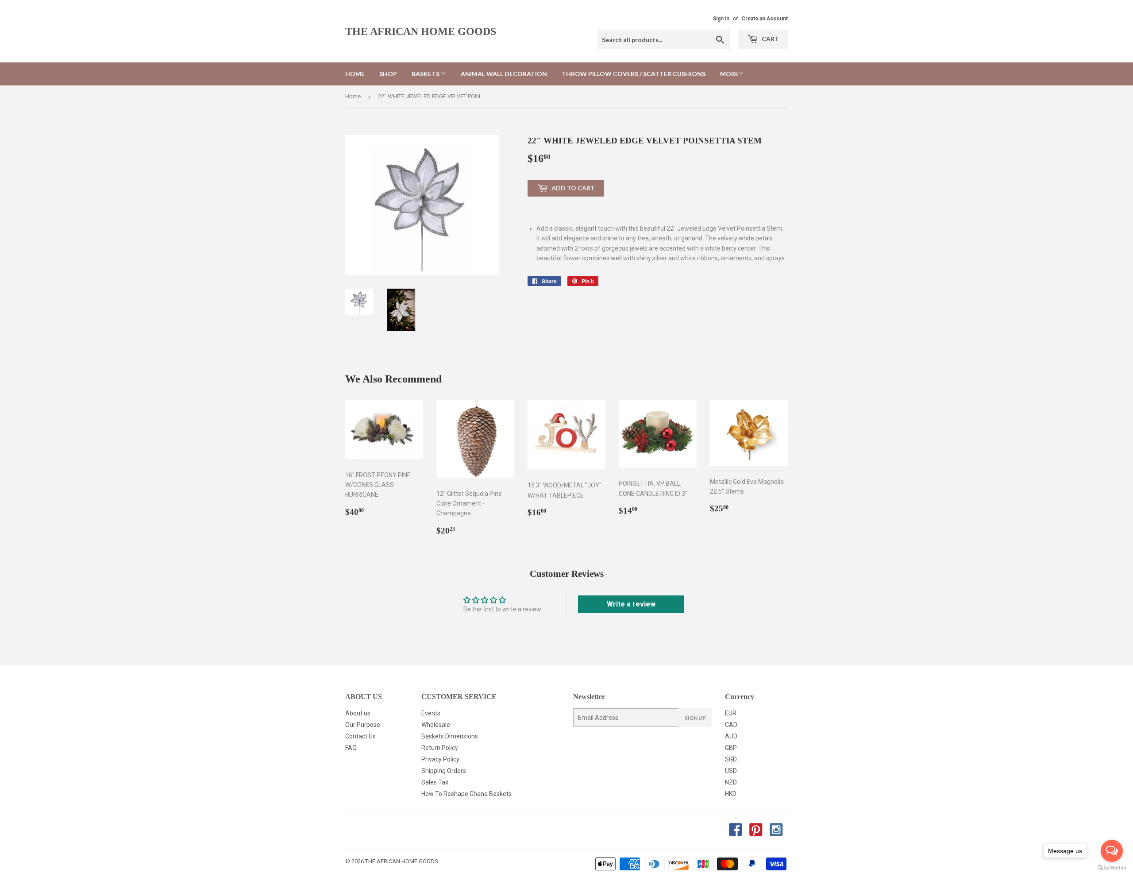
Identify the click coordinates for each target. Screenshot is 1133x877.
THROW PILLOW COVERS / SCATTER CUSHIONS (633, 73)
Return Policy (439, 747)
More (729, 73)
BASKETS (426, 73)
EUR (730, 713)
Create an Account (764, 18)
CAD (731, 724)
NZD (731, 782)
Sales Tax (434, 782)
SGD (731, 759)
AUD (731, 736)
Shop (388, 73)
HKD (730, 793)
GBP (731, 747)
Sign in (721, 18)
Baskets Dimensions (449, 736)
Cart (769, 38)
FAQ (351, 747)
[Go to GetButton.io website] (1112, 868)
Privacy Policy (440, 759)
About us (357, 713)
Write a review (631, 604)
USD (731, 770)
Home (355, 73)
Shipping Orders (443, 770)
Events (430, 713)
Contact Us (360, 736)
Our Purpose (362, 724)
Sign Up (695, 718)
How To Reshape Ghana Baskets (466, 793)
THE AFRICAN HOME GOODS (420, 31)
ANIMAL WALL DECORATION (504, 73)
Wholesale (435, 724)
